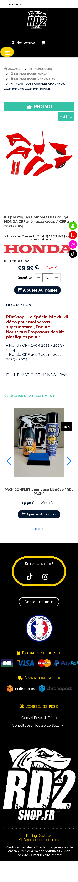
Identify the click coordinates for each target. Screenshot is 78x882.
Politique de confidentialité (40, 851)
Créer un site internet (47, 855)
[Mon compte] (73, 226)
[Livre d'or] (73, 235)
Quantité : (25, 277)
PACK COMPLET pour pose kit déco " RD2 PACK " (39, 492)
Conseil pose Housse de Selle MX (39, 725)
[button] (36, 529)
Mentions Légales (19, 847)
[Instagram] (73, 244)
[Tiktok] (73, 254)
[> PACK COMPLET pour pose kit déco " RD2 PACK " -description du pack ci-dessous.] (39, 442)
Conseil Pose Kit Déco (39, 718)
